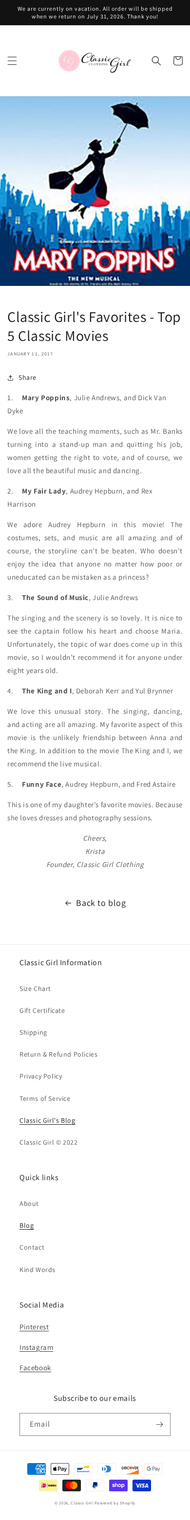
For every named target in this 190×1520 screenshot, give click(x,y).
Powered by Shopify (115, 1502)
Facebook (35, 1367)
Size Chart (35, 988)
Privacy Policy (40, 1076)
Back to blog (101, 902)
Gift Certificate (42, 1010)
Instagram (36, 1347)
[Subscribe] (159, 1424)
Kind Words (37, 1269)
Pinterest (34, 1326)
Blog (26, 1225)
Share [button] (28, 377)
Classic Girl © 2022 (48, 1142)
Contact (31, 1247)
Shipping (33, 1032)
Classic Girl (82, 1502)
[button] (12, 60)
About (29, 1203)
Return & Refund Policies (58, 1054)
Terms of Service (45, 1098)
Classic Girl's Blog (47, 1120)
